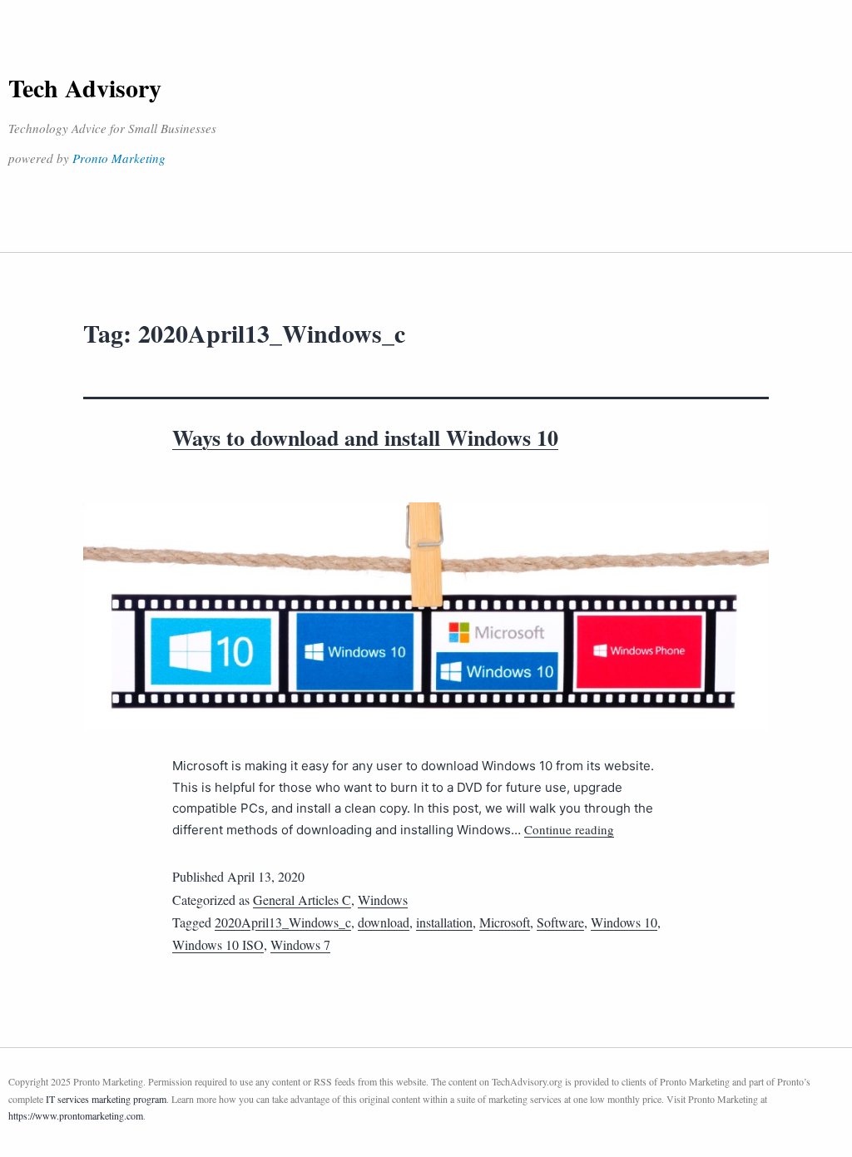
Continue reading (569, 829)
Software (560, 922)
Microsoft (504, 922)
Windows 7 (300, 944)
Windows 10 (624, 922)
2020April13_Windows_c (283, 922)
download (383, 922)
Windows (383, 899)
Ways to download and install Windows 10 (365, 437)
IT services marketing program (106, 1098)
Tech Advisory (84, 87)
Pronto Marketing (119, 158)
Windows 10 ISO (218, 944)
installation (444, 922)
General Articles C (302, 899)
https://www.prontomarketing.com (75, 1115)
